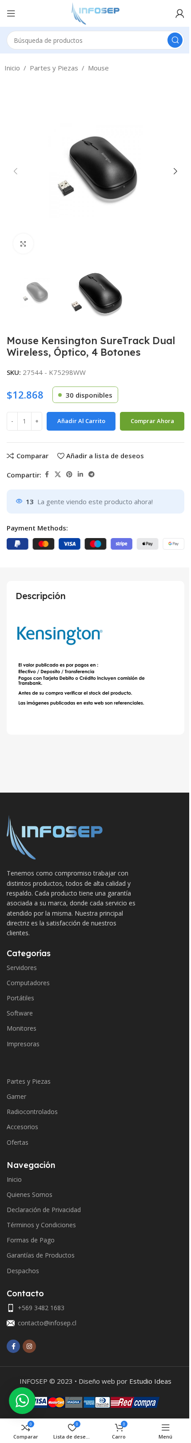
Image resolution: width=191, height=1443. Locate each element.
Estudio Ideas (150, 1381)
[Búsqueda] (175, 40)
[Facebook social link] (46, 475)
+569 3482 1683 (41, 1307)
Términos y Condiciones (41, 1225)
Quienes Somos (29, 1194)
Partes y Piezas (54, 67)
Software (20, 1013)
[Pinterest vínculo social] (69, 475)
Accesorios (22, 1126)
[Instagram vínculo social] (29, 1346)
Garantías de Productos (41, 1255)
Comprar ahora (152, 421)
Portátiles (20, 998)
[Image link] (55, 836)
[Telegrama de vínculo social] (91, 475)
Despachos (23, 1270)
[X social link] (58, 475)
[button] (15, 171)
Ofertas (17, 1142)
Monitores (21, 1028)
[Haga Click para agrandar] (23, 244)
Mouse (98, 67)
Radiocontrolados (32, 1111)
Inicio (12, 67)
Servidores (22, 967)
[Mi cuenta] (180, 13)
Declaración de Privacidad (44, 1209)
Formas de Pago (31, 1240)
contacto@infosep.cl (47, 1323)
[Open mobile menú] (11, 13)
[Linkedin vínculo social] (80, 475)
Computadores (28, 982)
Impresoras (23, 1044)
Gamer (16, 1096)
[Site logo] (95, 12)
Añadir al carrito (81, 421)
